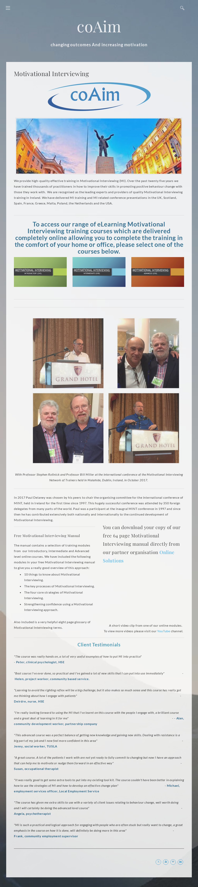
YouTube (163, 631)
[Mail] (173, 862)
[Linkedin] (180, 862)
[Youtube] (165, 862)
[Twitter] (158, 862)
